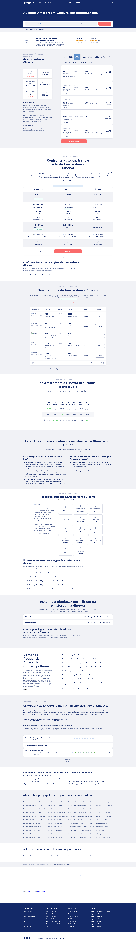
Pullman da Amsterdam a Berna (77, 809)
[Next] (109, 56)
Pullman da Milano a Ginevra (76, 819)
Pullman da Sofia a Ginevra (98, 830)
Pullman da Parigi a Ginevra (54, 827)
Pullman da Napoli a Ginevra (31, 830)
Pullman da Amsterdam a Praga (77, 812)
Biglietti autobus (51, 908)
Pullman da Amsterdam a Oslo (32, 812)
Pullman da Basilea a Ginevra (99, 819)
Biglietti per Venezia (97, 926)
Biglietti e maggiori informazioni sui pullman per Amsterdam (42, 784)
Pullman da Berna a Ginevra (54, 834)
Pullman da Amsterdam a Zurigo (100, 802)
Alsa (47, 926)
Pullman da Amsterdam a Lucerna (56, 812)
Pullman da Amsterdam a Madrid (33, 805)
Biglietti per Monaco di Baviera (100, 911)
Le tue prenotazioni (91, 2)
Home (25, 864)
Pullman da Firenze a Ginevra (76, 856)
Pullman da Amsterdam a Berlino (33, 819)
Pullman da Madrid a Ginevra (76, 823)
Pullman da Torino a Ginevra (98, 856)
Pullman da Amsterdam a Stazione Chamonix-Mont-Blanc (107, 816)
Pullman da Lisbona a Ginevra (32, 827)
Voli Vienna (71, 926)
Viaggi (93, 908)
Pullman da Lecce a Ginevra (31, 837)
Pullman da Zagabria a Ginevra (55, 837)
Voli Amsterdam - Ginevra (31, 781)
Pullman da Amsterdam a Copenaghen (34, 816)
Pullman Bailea (50, 919)
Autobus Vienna (51, 916)
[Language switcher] (79, 3)
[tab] (70, 62)
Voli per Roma (72, 914)
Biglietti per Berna (96, 919)
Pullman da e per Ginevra (43, 864)
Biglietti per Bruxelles (97, 924)
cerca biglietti (30, 76)
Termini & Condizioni (51, 938)
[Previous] (44, 403)
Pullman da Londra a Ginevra (32, 823)
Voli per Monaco (73, 924)
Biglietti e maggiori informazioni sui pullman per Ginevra (85, 784)
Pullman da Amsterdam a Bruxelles (78, 816)
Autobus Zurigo (51, 911)
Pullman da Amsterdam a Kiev (54, 819)
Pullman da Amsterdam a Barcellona (101, 805)
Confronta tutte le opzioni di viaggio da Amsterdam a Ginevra (87, 781)
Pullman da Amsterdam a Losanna (56, 809)
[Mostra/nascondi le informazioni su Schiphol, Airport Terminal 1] (110, 752)
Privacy (62, 938)
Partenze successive (97, 363)
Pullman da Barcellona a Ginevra (77, 827)
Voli (45, 3)
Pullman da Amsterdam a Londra (78, 802)
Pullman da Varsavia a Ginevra (77, 834)
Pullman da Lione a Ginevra (54, 856)
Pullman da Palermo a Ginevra (77, 837)
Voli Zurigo (71, 919)
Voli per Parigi (72, 911)
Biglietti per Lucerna (97, 921)
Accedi (111, 3)
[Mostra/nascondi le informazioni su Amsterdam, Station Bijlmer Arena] (110, 745)
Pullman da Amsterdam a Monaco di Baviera (36, 809)
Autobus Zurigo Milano (53, 921)
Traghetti (50, 3)
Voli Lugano (72, 921)
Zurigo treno (28, 926)
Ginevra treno (28, 919)
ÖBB (25, 921)
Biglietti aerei (72, 908)
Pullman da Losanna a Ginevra (32, 834)
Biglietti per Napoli (96, 914)
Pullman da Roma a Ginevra (98, 823)
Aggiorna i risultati (67, 302)
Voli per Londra (73, 916)
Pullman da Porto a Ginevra (54, 830)
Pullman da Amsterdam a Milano (33, 802)
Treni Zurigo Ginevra (30, 914)
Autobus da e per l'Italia (53, 924)
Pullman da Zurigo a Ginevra (54, 823)
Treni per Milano (29, 911)
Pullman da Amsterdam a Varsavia (100, 809)
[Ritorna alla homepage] (28, 3)
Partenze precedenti (39, 363)
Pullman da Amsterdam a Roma (55, 805)
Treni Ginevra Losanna (30, 916)
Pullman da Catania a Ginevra (99, 827)
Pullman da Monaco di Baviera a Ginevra (80, 830)
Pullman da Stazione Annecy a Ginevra (101, 837)
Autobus (40, 3)
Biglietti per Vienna (96, 916)
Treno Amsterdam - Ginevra (77, 779)
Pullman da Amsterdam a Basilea (55, 802)
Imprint (40, 938)
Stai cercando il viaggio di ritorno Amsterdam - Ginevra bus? (42, 779)
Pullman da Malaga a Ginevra (99, 834)
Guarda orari (30, 96)
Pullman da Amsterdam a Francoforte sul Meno (60, 816)
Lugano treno (28, 924)
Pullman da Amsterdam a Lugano (100, 812)
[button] (65, 24)
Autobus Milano (51, 914)
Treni (34, 3)
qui (85, 369)
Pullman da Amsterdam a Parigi (77, 805)
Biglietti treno (28, 908)
